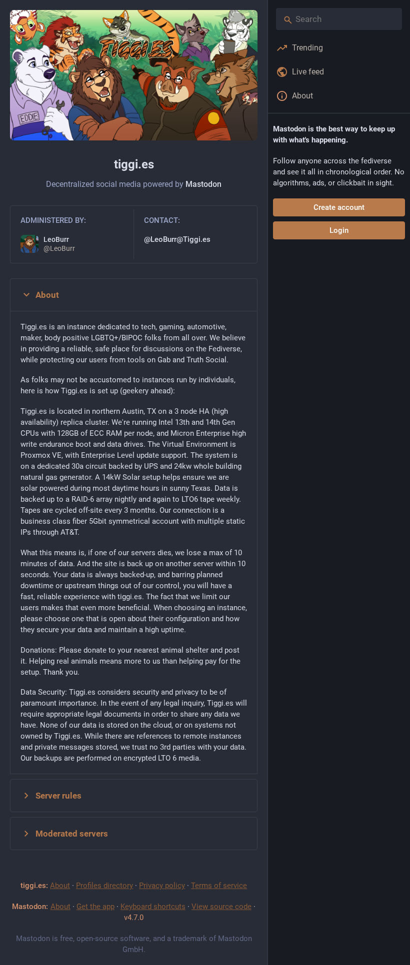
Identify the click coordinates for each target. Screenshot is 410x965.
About (47, 295)
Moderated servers (72, 834)
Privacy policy (162, 885)
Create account (339, 207)
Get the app (95, 906)
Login (339, 230)
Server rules (59, 796)
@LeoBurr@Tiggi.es (177, 239)
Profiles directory (104, 885)
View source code (222, 906)
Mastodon (204, 184)
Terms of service (219, 885)
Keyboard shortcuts (153, 906)
